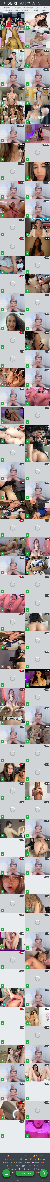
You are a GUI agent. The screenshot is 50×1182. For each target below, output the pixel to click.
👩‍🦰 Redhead (18, 1162)
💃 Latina (28, 1156)
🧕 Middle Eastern (11, 1159)
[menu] (6, 1173)
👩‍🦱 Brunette (7, 1162)
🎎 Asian (10, 1156)
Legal (43, 1180)
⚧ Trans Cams (10, 1169)
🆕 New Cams (27, 1166)
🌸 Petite (35, 1162)
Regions (17, 1180)
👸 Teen (33, 1159)
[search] (44, 1173)
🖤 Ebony (19, 1156)
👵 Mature (24, 1159)
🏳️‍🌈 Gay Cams (39, 1166)
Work (23, 1180)
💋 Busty (44, 1162)
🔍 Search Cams (37, 1176)
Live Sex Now (25, 1173)
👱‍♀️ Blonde (41, 1159)
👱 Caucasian (38, 1156)
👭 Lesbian (10, 1166)
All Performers (36, 1180)
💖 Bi (18, 1166)
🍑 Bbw (27, 1162)
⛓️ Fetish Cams (39, 1169)
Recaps (28, 1180)
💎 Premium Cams (24, 1169)
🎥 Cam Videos (12, 1176)
